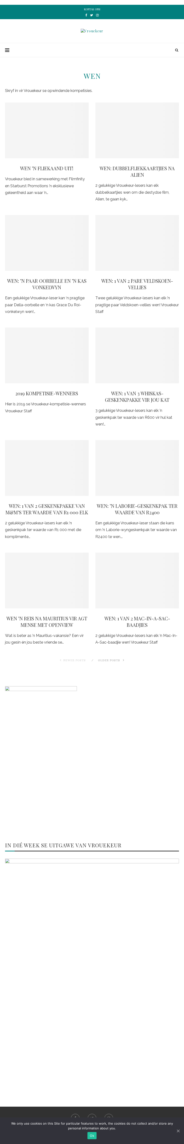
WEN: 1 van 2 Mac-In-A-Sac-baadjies (137, 621)
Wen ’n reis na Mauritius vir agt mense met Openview (46, 621)
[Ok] (178, 1130)
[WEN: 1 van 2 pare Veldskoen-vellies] (137, 243)
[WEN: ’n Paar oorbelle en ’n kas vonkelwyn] (47, 243)
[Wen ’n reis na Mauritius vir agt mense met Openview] (47, 580)
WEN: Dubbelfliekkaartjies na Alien (137, 171)
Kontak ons (92, 9)
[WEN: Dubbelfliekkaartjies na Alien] (137, 130)
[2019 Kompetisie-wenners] (47, 355)
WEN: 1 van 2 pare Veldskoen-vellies (137, 284)
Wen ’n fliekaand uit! (46, 168)
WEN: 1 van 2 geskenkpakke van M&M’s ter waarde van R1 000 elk (47, 509)
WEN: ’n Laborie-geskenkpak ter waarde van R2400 (137, 509)
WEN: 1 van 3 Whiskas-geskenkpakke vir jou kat (137, 396)
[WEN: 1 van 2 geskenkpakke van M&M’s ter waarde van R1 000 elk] (47, 468)
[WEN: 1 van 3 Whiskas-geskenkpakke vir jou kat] (137, 355)
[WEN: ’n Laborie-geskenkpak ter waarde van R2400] (137, 468)
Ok (92, 1136)
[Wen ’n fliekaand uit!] (47, 130)
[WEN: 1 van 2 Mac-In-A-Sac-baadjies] (137, 580)
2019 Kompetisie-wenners (46, 393)
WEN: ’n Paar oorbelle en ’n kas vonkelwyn (46, 284)
